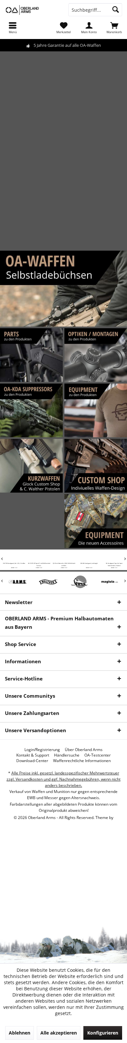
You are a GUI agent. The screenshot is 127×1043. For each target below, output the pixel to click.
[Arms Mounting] (17, 582)
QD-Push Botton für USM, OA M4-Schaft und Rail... (63, 564)
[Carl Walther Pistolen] (48, 582)
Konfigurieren (102, 1033)
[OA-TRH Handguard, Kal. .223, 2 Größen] (13, 556)
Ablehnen (19, 1033)
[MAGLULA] (109, 582)
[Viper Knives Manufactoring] (79, 582)
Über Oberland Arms (84, 749)
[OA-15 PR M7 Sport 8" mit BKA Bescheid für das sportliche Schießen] (38, 556)
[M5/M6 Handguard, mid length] (88, 556)
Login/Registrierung (42, 749)
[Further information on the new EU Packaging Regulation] (63, 161)
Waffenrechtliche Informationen (82, 760)
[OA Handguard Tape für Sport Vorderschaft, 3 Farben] (113, 556)
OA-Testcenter (97, 755)
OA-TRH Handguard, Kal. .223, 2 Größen (13, 563)
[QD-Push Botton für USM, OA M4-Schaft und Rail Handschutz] (63, 556)
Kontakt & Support (32, 755)
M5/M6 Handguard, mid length (88, 563)
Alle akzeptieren (58, 1033)
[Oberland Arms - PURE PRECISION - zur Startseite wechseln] (32, 9)
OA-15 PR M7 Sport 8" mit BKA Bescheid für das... (38, 564)
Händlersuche (66, 755)
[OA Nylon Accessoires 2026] (95, 504)
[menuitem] (12, 27)
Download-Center (32, 760)
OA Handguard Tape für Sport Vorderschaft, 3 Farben (113, 564)
